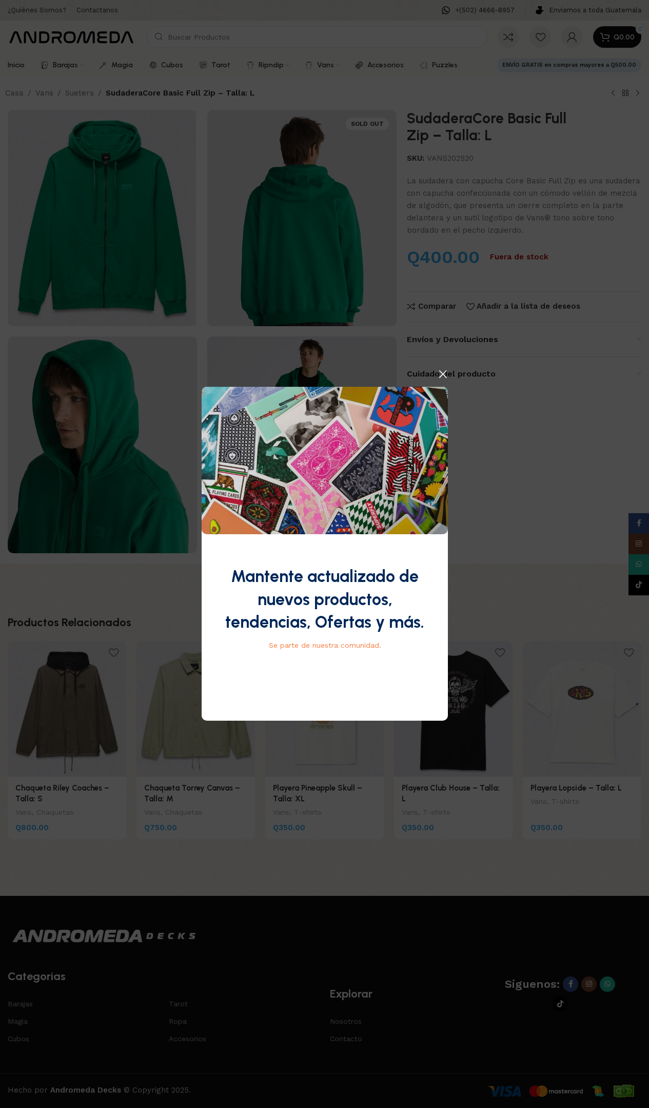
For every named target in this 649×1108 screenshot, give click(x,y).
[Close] (443, 374)
